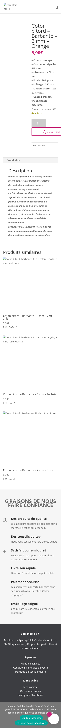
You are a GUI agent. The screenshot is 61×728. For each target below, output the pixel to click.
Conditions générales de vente (30, 667)
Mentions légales (30, 663)
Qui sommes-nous (30, 691)
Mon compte (30, 687)
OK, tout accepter (31, 718)
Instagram (24, 695)
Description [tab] (13, 160)
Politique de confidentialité (31, 723)
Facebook (37, 695)
